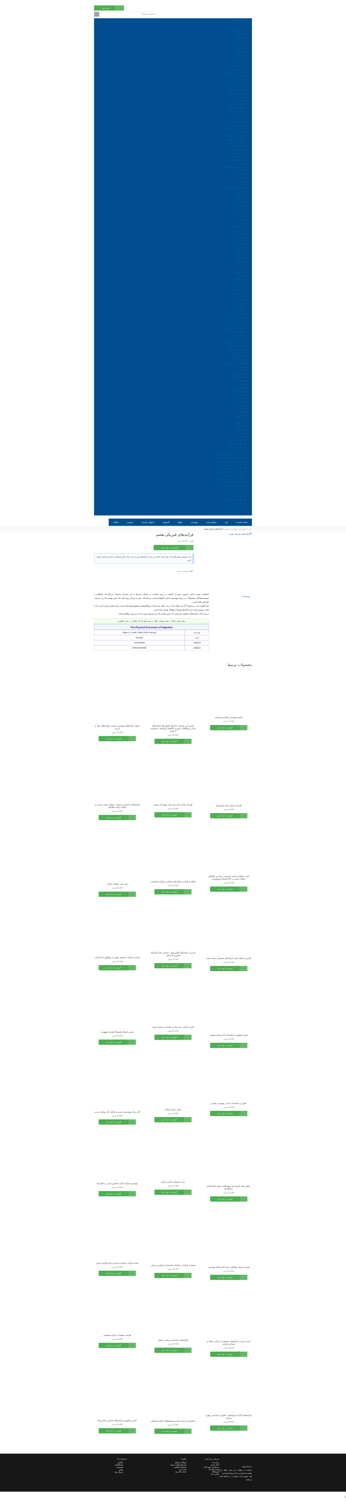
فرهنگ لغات (237, 233)
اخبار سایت (214, 1465)
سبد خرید (183, 1469)
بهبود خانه (241, 380)
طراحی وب (238, 286)
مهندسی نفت (237, 132)
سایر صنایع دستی (235, 83)
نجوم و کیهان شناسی (234, 188)
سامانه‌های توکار (236, 345)
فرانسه (240, 247)
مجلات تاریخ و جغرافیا (233, 500)
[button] (228, 727)
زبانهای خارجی (238, 240)
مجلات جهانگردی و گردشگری (230, 479)
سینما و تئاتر (237, 44)
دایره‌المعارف (239, 398)
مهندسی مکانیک (236, 97)
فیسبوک (121, 1467)
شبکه (240, 314)
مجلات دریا (238, 496)
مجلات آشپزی (237, 507)
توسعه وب (238, 300)
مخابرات (239, 163)
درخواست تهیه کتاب (211, 1467)
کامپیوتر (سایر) (236, 356)
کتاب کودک (240, 423)
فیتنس (242, 370)
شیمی (240, 191)
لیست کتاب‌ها (214, 1469)
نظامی (242, 395)
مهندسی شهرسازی (234, 128)
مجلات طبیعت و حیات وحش (230, 513)
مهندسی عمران (236, 93)
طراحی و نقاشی (236, 30)
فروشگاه (215, 1472)
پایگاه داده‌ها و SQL (234, 317)
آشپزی (242, 384)
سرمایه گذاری (239, 405)
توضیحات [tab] (246, 596)
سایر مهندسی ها (236, 174)
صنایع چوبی (238, 58)
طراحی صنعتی (236, 114)
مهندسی (241, 86)
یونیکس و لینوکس (235, 331)
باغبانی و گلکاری (238, 359)
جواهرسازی (238, 62)
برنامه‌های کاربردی (235, 349)
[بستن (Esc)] (323, 1506)
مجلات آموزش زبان (234, 510)
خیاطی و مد (238, 65)
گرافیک (240, 34)
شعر (241, 48)
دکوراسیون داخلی (237, 377)
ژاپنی (241, 268)
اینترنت (242, 408)
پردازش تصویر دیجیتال (233, 328)
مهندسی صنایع (236, 125)
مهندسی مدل (237, 156)
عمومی (240, 237)
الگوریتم (239, 335)
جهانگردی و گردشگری (235, 363)
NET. (240, 307)
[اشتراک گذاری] (330, 1506)
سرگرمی (241, 415)
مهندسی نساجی (236, 153)
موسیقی (239, 41)
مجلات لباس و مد (235, 444)
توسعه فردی (239, 426)
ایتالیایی (240, 258)
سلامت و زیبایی (238, 373)
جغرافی (239, 205)
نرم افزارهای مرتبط (179, 1465)
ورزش (242, 367)
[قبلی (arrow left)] (343, 1509)
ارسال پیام (120, 1472)
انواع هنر (239, 51)
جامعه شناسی (237, 226)
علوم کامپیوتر (237, 352)
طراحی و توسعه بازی (233, 303)
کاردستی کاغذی (236, 76)
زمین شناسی (237, 202)
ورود (108, 2)
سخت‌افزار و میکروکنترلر (231, 342)
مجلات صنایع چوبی (235, 440)
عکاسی (240, 27)
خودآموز (241, 387)
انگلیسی (239, 244)
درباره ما (215, 1462)
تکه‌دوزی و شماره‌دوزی (233, 72)
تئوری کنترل (237, 160)
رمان (243, 419)
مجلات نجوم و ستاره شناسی (230, 472)
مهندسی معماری (235, 90)
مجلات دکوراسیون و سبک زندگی (228, 457)
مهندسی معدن (236, 146)
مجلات (242, 436)
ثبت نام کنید (98, 2)
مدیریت (242, 401)
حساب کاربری (181, 1472)
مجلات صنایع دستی (234, 447)
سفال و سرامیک (236, 79)
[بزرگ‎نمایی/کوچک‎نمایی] (343, 1506)
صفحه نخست (239, 20)
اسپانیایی (239, 254)
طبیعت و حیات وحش (236, 391)
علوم (243, 177)
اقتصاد (240, 216)
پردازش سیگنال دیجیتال (232, 167)
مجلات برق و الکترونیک (233, 482)
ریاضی (240, 181)
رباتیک (240, 118)
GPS (241, 170)
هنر (243, 23)
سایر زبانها (238, 272)
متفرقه (242, 433)
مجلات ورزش (237, 503)
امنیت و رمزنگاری (235, 321)
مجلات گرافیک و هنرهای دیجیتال (229, 454)
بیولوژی (239, 195)
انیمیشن (239, 37)
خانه (250, 529)
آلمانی (240, 251)
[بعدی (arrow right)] (336, 1509)
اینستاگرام (120, 1465)
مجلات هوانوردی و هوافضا (231, 468)
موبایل (240, 338)
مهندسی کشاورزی (235, 135)
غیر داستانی (240, 429)
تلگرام (121, 1462)
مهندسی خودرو (236, 121)
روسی (240, 261)
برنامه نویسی (237, 293)
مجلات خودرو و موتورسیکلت (230, 485)
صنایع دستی (240, 55)
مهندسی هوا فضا (235, 104)
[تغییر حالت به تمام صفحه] (336, 1506)
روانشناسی (238, 230)
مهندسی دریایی (236, 149)
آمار (241, 219)
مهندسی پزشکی (236, 107)
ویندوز (240, 310)
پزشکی (240, 198)
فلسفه (240, 223)
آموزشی (241, 412)
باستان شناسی (236, 212)
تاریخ (241, 209)
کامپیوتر (241, 275)
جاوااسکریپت (237, 289)
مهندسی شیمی (236, 111)
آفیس (240, 282)
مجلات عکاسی (236, 451)
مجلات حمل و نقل (235, 489)
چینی (241, 265)
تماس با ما (215, 1474)
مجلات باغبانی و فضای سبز (231, 461)
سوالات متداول (181, 1462)
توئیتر (122, 1470)
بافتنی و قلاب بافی (235, 69)
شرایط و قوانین (180, 1467)
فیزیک (240, 184)
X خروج (342, 1493)
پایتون (240, 296)
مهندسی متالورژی (235, 142)
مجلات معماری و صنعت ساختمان (228, 464)
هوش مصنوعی (236, 324)
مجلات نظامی (237, 492)
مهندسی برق (237, 100)
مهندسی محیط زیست (233, 139)
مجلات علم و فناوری (234, 475)
